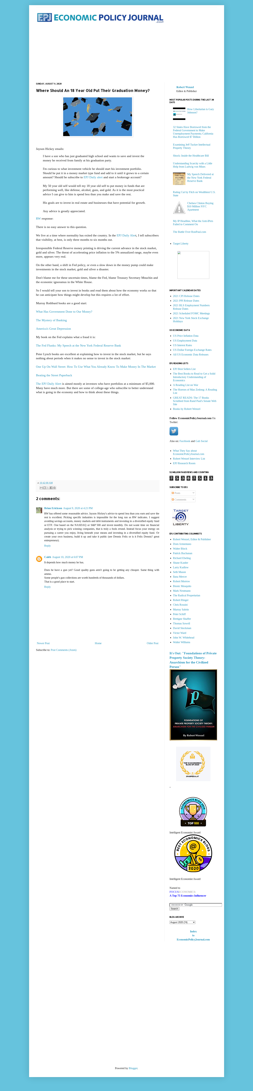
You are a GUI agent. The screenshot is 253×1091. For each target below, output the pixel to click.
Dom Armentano (182, 543)
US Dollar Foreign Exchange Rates (192, 349)
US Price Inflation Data (185, 335)
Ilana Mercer (180, 576)
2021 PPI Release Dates (186, 300)
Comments (180, 499)
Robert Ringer (180, 600)
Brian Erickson (53, 508)
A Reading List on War (185, 385)
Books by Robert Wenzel (186, 408)
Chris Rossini (180, 604)
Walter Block (180, 548)
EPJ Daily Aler (126, 235)
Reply (47, 545)
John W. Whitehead (183, 637)
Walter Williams (181, 642)
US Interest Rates (182, 345)
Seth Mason (179, 572)
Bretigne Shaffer (182, 618)
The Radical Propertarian (186, 595)
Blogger (133, 1068)
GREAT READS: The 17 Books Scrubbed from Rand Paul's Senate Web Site (194, 401)
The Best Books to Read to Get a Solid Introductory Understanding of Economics (194, 377)
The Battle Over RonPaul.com (189, 231)
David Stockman (182, 628)
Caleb (47, 557)
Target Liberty (180, 243)
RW (38, 218)
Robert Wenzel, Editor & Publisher (192, 539)
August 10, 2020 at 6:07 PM (67, 557)
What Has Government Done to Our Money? (64, 311)
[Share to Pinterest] (54, 487)
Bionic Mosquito (182, 586)
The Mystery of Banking (52, 320)
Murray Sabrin (181, 609)
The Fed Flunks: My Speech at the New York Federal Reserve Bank (78, 345)
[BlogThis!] (44, 487)
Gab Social (202, 441)
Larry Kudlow (181, 567)
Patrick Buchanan (182, 553)
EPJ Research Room (184, 463)
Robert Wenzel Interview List (189, 458)
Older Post (152, 643)
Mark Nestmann (182, 590)
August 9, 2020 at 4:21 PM (78, 508)
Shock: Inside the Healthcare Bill (191, 155)
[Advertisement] (126, 53)
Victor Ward (179, 632)
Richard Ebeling (182, 558)
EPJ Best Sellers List (184, 369)
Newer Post (43, 643)
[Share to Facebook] (51, 487)
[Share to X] (48, 487)
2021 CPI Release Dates (186, 296)
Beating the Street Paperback (54, 375)
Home (98, 643)
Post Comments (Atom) (63, 649)
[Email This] (41, 487)
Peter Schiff (179, 614)
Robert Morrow (181, 581)
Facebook (185, 441)
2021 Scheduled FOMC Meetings (191, 313)
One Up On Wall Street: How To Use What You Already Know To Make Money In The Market (96, 366)
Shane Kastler (180, 562)
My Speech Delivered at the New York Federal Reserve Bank (200, 177)
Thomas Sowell (181, 623)
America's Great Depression (53, 328)
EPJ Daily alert (93, 177)
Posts (177, 493)
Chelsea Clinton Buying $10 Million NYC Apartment (200, 206)
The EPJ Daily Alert (48, 383)
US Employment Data (185, 340)
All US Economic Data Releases (190, 354)
